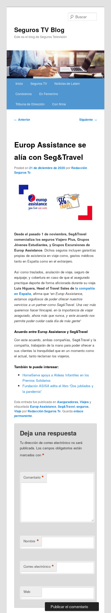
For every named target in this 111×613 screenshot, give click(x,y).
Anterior (22, 119)
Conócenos (23, 93)
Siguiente (88, 119)
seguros (82, 406)
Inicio (19, 83)
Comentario (33, 477)
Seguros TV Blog (39, 29)
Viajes (84, 402)
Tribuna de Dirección (30, 104)
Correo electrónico (38, 566)
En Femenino (48, 93)
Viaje (17, 411)
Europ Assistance (43, 406)
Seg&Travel (66, 406)
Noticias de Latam (67, 83)
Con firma (59, 104)
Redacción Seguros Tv (44, 411)
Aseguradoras (67, 402)
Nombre (31, 541)
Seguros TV (38, 83)
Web (26, 591)
